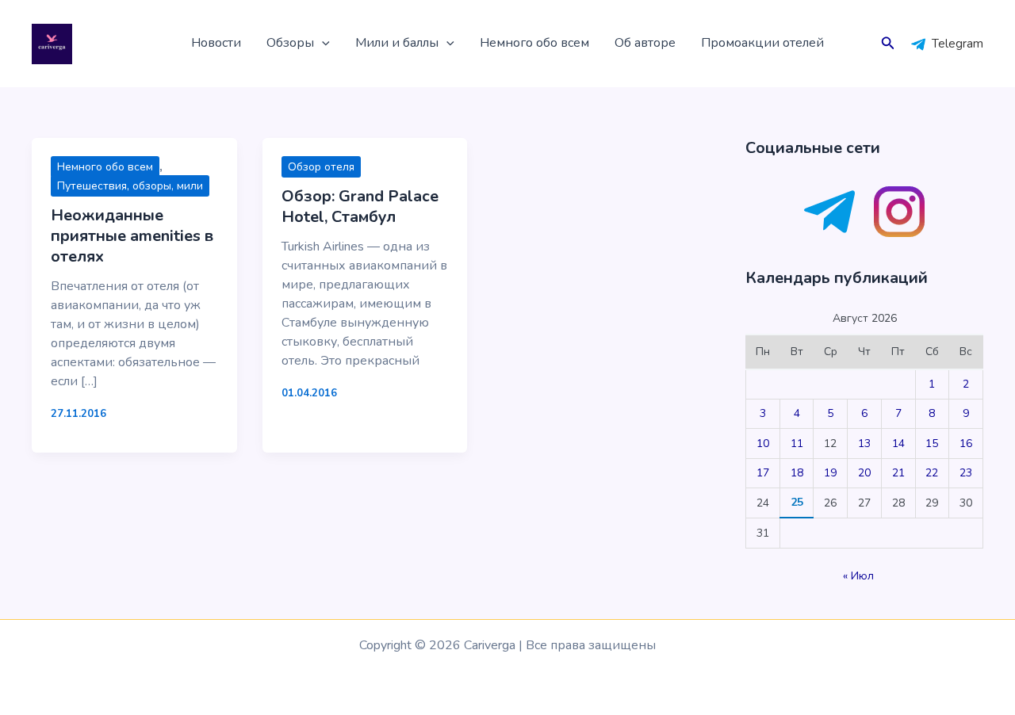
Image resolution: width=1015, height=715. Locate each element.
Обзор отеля (321, 166)
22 (931, 472)
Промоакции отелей (762, 43)
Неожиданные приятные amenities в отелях (132, 236)
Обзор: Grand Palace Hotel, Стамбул (360, 206)
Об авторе (645, 43)
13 (864, 443)
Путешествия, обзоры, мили (130, 185)
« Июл (858, 575)
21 (898, 472)
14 (898, 443)
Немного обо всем (534, 43)
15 (931, 443)
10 (762, 443)
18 (797, 472)
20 (864, 472)
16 (965, 443)
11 (797, 443)
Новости (216, 43)
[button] (322, 43)
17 (762, 472)
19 (830, 472)
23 (965, 472)
